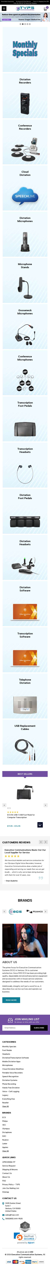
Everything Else (8, 1099)
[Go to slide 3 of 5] (25, 24)
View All (5, 1106)
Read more (11, 1000)
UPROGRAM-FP (8, 1162)
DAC (4, 1136)
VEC (4, 1125)
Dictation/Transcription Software (15, 1058)
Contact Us (7, 1173)
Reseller (5, 1103)
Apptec (5, 1147)
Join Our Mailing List (10, 1188)
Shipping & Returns (10, 1170)
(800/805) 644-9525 (14, 1219)
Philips (5, 1121)
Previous (4, 805)
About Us (6, 1177)
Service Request (8, 1166)
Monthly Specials (9, 1047)
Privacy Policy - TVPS (11, 1184)
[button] (25, 1238)
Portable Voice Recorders (12, 1073)
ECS (4, 1117)
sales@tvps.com (12, 1215)
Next (46, 805)
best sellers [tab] (25, 774)
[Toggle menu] (4, 8)
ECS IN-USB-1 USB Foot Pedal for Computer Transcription (21, 816)
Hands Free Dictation (11, 1088)
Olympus (6, 1129)
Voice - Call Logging (10, 1091)
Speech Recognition (10, 1076)
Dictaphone (7, 1132)
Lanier (4, 1144)
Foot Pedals (7, 1050)
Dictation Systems (9, 1080)
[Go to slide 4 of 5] (27, 24)
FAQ (4, 1181)
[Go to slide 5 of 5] (29, 24)
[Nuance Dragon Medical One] (25, 17)
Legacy (5, 1095)
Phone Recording (9, 1084)
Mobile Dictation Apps (11, 1061)
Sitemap (5, 1192)
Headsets (6, 1054)
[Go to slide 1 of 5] (20, 24)
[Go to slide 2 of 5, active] (22, 24)
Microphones (7, 1065)
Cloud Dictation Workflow (13, 1069)
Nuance (5, 1140)
